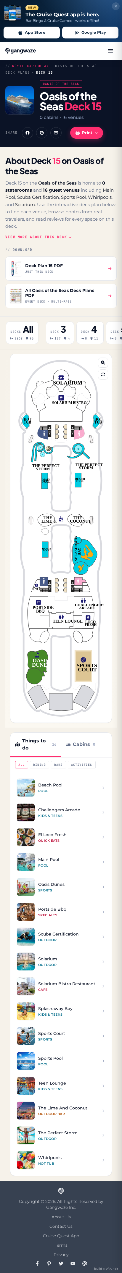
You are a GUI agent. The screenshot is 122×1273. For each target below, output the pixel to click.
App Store (35, 32)
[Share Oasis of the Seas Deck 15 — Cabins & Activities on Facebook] (27, 132)
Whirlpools (100, 197)
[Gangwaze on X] (61, 1263)
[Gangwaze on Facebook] (37, 1263)
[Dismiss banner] (116, 6)
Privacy (61, 1254)
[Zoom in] (103, 363)
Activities (81, 765)
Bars (58, 765)
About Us (61, 1216)
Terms (61, 1245)
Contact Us (61, 1226)
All (21, 765)
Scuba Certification (38, 197)
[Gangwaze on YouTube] (72, 1263)
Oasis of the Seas (76, 66)
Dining (39, 765)
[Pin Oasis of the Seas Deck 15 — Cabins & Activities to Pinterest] (41, 132)
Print (87, 132)
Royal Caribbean (30, 66)
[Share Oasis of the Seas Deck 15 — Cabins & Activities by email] (56, 132)
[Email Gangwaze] (84, 1263)
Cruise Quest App (61, 1235)
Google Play (93, 32)
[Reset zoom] (103, 374)
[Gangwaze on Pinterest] (49, 1263)
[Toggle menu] (110, 51)
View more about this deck (36, 237)
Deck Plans (17, 72)
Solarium (25, 204)
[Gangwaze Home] (21, 50)
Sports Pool (73, 197)
